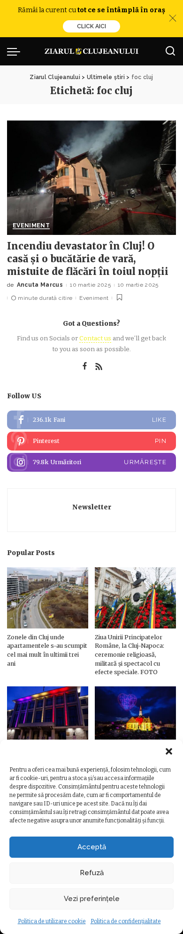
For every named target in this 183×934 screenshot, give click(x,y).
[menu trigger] (16, 51)
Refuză (92, 873)
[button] (169, 751)
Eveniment (31, 226)
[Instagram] (91, 462)
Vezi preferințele (92, 898)
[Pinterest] (91, 441)
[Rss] (99, 366)
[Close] (172, 18)
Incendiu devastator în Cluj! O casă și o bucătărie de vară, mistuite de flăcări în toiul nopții (87, 258)
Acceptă (91, 847)
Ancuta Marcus (40, 285)
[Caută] (170, 51)
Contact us (95, 338)
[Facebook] (84, 366)
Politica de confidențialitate (126, 921)
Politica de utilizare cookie (52, 921)
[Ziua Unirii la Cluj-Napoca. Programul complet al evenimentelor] (135, 717)
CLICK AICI (91, 26)
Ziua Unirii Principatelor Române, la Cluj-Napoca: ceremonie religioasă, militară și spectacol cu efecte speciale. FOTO (129, 655)
